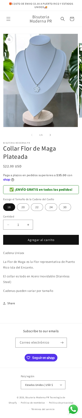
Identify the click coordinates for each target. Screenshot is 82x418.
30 (65, 207)
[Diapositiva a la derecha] (50, 135)
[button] (8, 19)
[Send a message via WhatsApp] (73, 409)
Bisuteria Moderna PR (37, 397)
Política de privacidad (61, 402)
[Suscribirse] (62, 343)
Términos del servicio (43, 409)
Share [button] (11, 303)
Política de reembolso (33, 402)
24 (51, 207)
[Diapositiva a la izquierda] (31, 135)
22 (37, 207)
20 (23, 207)
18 (9, 207)
